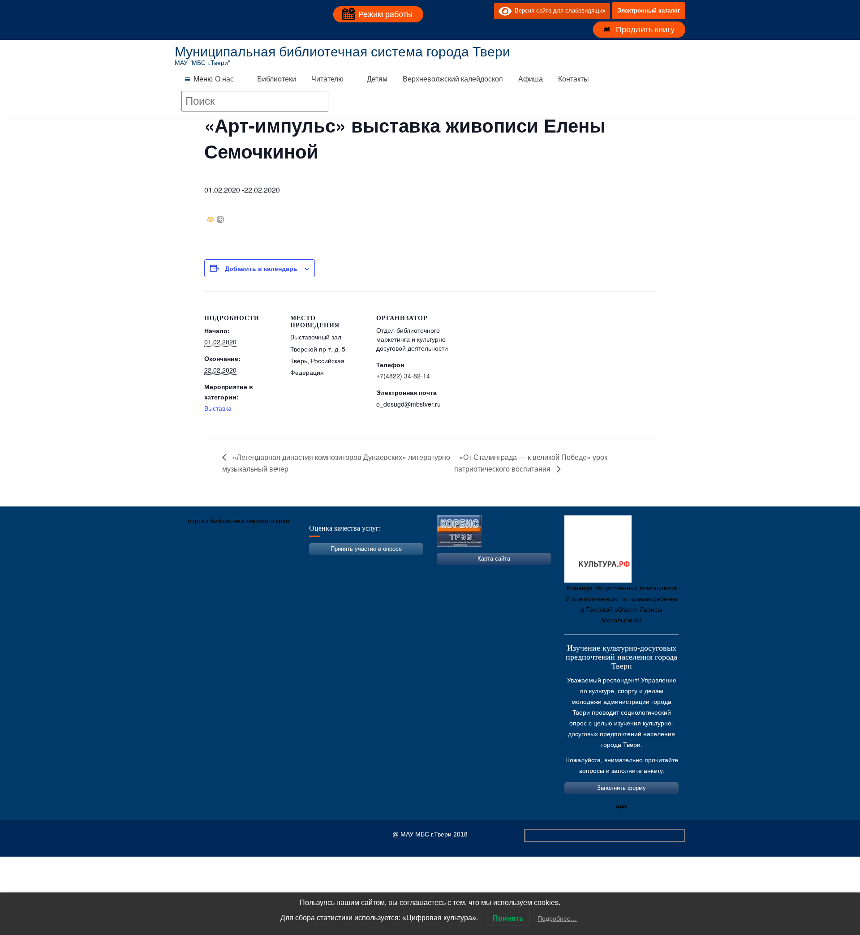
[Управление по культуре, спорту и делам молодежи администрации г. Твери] (329, 562)
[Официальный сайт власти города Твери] (356, 562)
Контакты (573, 79)
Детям (377, 79)
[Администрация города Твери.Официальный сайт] (194, 562)
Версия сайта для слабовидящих (559, 10)
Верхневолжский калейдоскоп (453, 79)
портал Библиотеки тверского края (238, 520)
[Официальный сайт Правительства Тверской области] (302, 562)
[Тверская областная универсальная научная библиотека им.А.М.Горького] (248, 562)
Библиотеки (276, 79)
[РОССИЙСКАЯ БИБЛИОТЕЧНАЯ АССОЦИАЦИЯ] (275, 562)
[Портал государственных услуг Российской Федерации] (221, 562)
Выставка (218, 407)
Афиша (530, 79)
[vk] (469, 11)
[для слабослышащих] (485, 11)
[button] (203, 79)
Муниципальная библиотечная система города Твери (342, 51)
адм (622, 805)
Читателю (327, 79)
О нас (224, 79)
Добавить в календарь (261, 268)
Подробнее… (557, 918)
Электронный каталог (648, 10)
